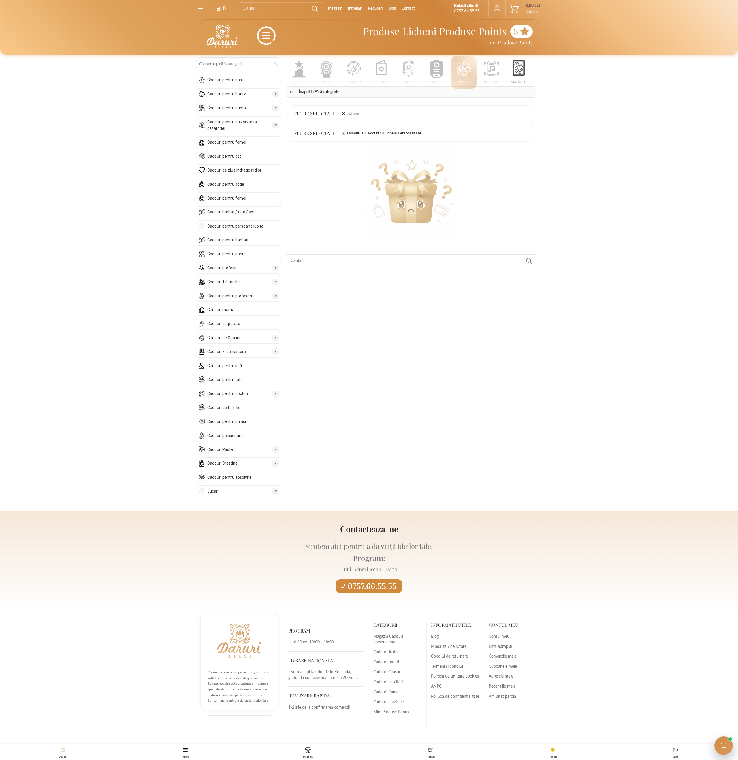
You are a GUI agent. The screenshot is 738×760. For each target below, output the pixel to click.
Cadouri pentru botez (226, 94)
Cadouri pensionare (225, 435)
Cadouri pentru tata (225, 379)
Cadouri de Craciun (224, 337)
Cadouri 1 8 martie (224, 281)
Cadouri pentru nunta (226, 108)
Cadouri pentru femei (226, 142)
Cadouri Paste (220, 449)
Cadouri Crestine (222, 463)
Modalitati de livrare (448, 647)
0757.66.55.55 (372, 586)
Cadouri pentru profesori (229, 296)
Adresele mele (501, 676)
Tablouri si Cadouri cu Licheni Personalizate (384, 133)
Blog (435, 637)
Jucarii (213, 491)
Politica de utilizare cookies (455, 676)
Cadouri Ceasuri (387, 672)
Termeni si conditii (447, 667)
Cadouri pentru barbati (227, 240)
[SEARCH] (314, 8)
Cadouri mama (220, 309)
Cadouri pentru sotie (225, 184)
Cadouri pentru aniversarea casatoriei (232, 125)
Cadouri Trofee (386, 652)
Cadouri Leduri (386, 662)
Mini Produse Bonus (391, 712)
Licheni (353, 114)
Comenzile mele (502, 656)
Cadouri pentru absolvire (229, 477)
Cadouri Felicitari (388, 682)
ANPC (436, 686)
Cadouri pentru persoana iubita (235, 226)
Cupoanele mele (503, 667)
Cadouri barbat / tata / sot (231, 212)
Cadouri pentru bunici (226, 421)
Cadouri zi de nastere (226, 351)
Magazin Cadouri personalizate (388, 639)
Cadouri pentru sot (224, 156)
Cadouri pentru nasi (225, 80)
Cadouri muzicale (388, 702)
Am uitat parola (502, 697)
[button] (299, 74)
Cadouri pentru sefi (224, 365)
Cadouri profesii (221, 268)
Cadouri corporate (223, 323)
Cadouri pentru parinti (227, 254)
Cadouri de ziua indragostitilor (234, 170)
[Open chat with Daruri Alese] (723, 745)
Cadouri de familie (223, 407)
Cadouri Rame (385, 692)
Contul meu (499, 637)
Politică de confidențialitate (455, 697)
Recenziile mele (502, 686)
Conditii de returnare (449, 656)
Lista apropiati (501, 647)
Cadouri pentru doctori (227, 393)
